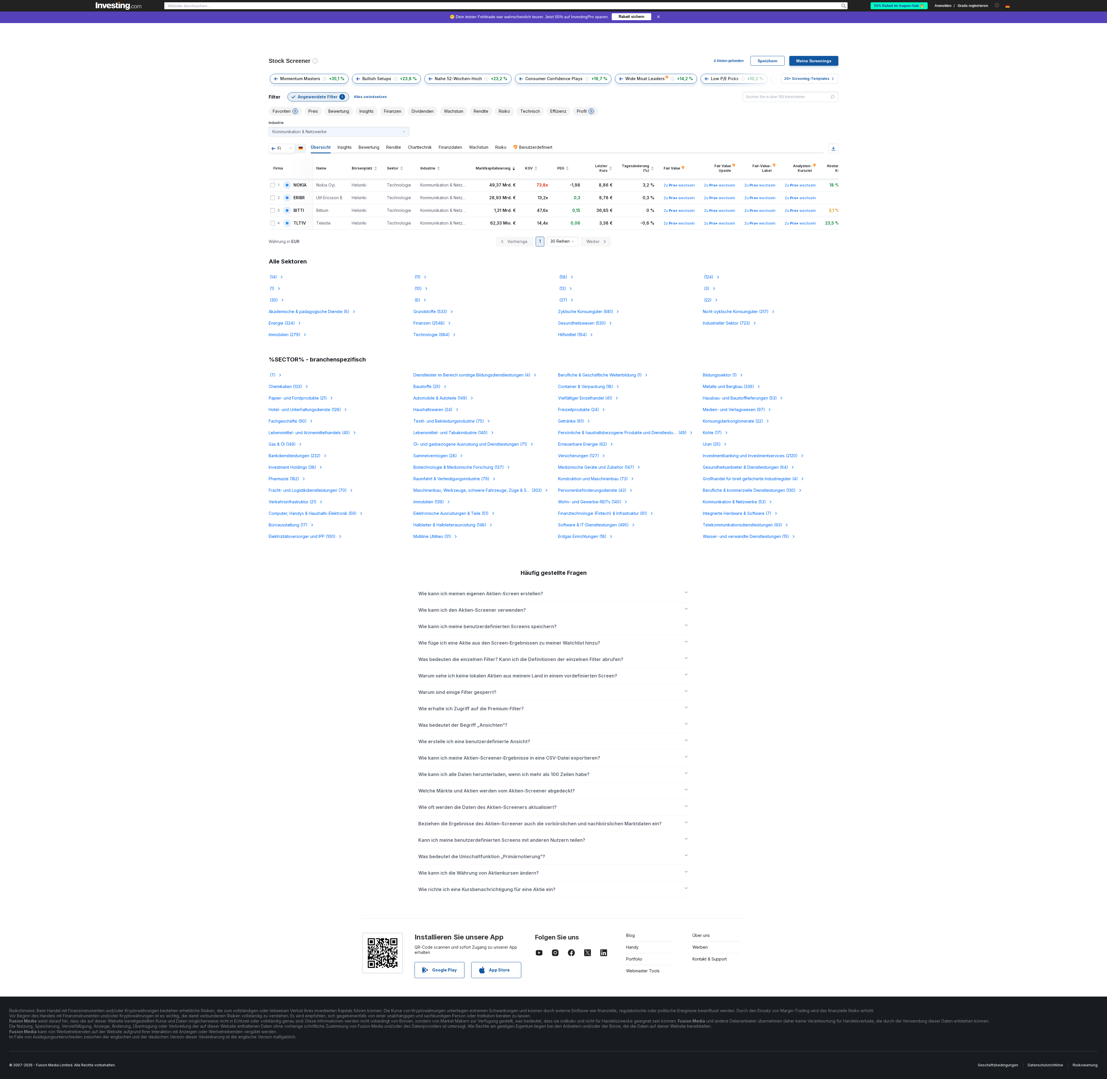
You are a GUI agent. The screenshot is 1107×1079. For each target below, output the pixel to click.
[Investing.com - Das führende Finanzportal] (118, 6)
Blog (630, 935)
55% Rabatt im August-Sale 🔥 (899, 6)
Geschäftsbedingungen (998, 1065)
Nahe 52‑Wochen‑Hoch (458, 78)
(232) (295, 455)
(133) (285, 386)
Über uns (701, 935)
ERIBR (299, 198)
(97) (734, 409)
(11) (417, 276)
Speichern (767, 61)
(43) (592, 490)
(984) (431, 334)
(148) (449, 524)
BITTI (298, 210)
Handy (632, 947)
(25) (426, 386)
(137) (458, 467)
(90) (288, 421)
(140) (450, 432)
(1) (271, 288)
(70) (308, 490)
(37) (562, 299)
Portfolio (634, 958)
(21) (298, 398)
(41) (585, 398)
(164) (572, 334)
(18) (585, 386)
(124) (708, 276)
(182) (284, 478)
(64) (745, 467)
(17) (712, 432)
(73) (593, 478)
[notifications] (997, 5)
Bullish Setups (376, 78)
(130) (749, 490)
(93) (742, 524)
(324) (282, 323)
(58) (562, 276)
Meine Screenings (813, 61)
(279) (284, 334)
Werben (700, 947)
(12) (562, 288)
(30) (273, 299)
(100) (302, 536)
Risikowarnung (1085, 1065)
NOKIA (299, 185)
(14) (273, 276)
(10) (417, 288)
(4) (471, 374)
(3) (706, 288)
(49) (622, 432)
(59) (313, 513)
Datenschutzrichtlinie (1045, 1065)
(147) (596, 467)
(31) (432, 536)
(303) (477, 490)
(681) (585, 311)
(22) (707, 299)
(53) (740, 398)
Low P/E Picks (725, 78)
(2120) (750, 455)
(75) (448, 421)
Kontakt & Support (709, 958)
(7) (272, 374)
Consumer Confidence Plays (554, 78)
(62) (582, 444)
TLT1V (299, 223)
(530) (582, 323)
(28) (435, 455)
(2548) (429, 323)
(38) (292, 467)
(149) (440, 398)
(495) (593, 524)
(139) (428, 501)
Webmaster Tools (643, 970)
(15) (746, 536)
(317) (736, 311)
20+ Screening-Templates (806, 78)
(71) (470, 444)
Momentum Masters (300, 78)
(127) (578, 455)
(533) (430, 311)
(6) (416, 299)
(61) (571, 421)
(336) (728, 386)
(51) (451, 513)
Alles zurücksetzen (370, 97)
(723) (726, 323)
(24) (433, 409)
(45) (309, 432)
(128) (305, 409)
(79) (451, 478)
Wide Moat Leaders (645, 78)
